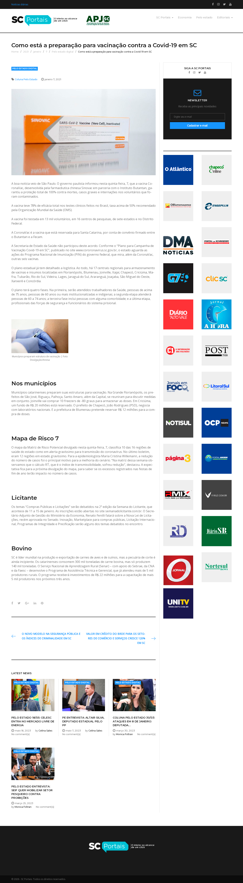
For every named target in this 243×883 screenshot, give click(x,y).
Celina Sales (45, 730)
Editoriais (223, 17)
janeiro (37, 51)
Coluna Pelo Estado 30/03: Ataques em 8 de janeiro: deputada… (134, 721)
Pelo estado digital (62, 51)
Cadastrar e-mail (197, 125)
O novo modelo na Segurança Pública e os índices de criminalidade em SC (51, 636)
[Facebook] (189, 73)
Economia (185, 17)
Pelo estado (204, 17)
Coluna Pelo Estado (26, 79)
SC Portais (163, 17)
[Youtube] (205, 73)
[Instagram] (194, 73)
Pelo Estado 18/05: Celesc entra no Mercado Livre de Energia (32, 721)
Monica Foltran (124, 734)
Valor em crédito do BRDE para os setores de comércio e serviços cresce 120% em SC (115, 638)
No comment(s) (20, 734)
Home (15, 51)
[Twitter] (199, 73)
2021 (26, 51)
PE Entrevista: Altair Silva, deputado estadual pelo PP (83, 721)
